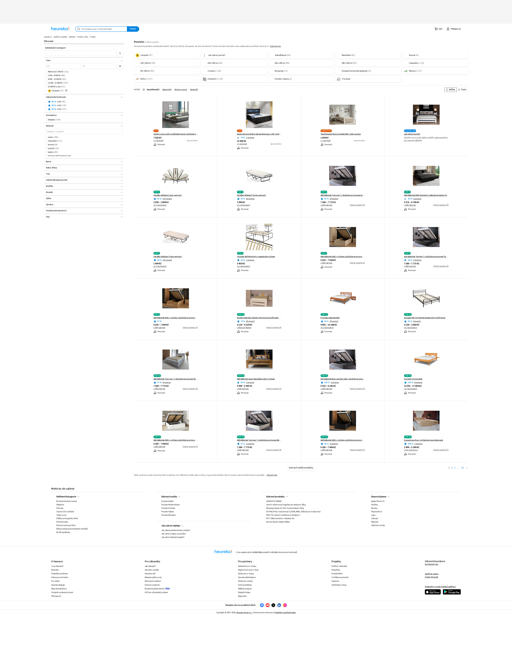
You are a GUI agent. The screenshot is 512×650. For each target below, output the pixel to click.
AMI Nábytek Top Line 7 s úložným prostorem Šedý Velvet (175, 379)
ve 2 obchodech (160, 205)
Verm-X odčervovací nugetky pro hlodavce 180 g (286, 504)
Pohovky (59, 508)
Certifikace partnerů (339, 577)
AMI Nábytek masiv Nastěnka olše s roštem (256, 379)
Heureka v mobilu (152, 570)
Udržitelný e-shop (338, 585)
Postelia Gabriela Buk (330, 318)
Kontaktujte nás (431, 564)
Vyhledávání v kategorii (55, 48)
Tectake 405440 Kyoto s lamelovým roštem (256, 256)
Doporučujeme (378, 496)
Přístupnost (56, 596)
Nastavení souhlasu (153, 581)
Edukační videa (244, 592)
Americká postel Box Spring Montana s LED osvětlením (259, 134)
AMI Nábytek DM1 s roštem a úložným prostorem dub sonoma (343, 256)
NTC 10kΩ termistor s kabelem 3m (280, 518)
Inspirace (335, 581)
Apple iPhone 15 (378, 501)
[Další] (467, 468)
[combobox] (101, 29)
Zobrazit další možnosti (57, 156)
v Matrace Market (244, 327)
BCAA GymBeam (63, 532)
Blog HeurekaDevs (59, 588)
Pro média (55, 581)
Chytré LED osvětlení (65, 511)
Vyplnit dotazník (431, 577)
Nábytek (72, 37)
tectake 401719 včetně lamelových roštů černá (424, 318)
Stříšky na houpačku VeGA (67, 518)
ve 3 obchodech (410, 327)
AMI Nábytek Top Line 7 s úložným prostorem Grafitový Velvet (343, 195)
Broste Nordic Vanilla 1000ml (278, 522)
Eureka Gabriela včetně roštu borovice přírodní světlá (259, 318)
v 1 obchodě (158, 140)
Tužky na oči (61, 515)
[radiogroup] (84, 105)
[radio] (46, 102)
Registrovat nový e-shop (248, 570)
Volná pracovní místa (59, 577)
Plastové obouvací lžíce (66, 525)
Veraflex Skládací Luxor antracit (167, 195)
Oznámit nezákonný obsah (62, 592)
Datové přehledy (245, 585)
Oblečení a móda (378, 525)
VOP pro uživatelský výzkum (156, 592)
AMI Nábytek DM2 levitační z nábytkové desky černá (426, 195)
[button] (80, 53)
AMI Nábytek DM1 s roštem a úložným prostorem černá (343, 440)
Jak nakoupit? (150, 566)
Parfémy (374, 504)
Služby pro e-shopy (246, 573)
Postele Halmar (167, 511)
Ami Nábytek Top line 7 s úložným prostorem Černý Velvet (426, 256)
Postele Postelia (168, 508)
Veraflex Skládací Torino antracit (251, 195)
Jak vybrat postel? (412, 134)
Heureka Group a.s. (244, 612)
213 (462, 467)
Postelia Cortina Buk (413, 379)
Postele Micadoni (168, 515)
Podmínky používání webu (285, 612)
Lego (373, 515)
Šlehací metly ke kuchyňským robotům (72, 529)
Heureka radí (150, 573)
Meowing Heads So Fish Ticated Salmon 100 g (285, 508)
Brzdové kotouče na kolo (66, 501)
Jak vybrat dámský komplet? (173, 537)
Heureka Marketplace (247, 577)
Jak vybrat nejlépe (170, 525)
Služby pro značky (245, 581)
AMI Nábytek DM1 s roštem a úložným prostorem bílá (175, 440)
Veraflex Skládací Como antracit (167, 256)
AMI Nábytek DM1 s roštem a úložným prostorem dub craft (175, 318)
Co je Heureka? (57, 566)
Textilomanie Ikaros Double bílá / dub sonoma (341, 134)
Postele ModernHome (170, 504)
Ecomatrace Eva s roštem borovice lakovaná (423, 440)
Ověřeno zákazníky (339, 566)
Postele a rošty (82, 37)
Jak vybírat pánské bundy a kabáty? (175, 530)
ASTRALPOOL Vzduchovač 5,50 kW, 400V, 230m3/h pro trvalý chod (293, 511)
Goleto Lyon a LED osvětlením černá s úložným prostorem (175, 134)
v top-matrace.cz (411, 450)
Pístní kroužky (62, 522)
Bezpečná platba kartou (155, 588)
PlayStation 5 (376, 511)
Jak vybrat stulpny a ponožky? (173, 534)
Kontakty (55, 570)
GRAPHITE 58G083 (273, 501)
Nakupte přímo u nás (153, 577)
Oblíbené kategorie (66, 496)
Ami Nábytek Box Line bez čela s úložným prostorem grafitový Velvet (343, 379)
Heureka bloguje (58, 585)
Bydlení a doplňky (60, 37)
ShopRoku (335, 570)
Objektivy (60, 504)
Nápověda (242, 596)
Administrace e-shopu (247, 566)
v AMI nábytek (326, 205)
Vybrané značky (169, 496)
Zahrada (374, 518)
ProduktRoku (337, 573)
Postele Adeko (167, 501)
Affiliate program (245, 588)
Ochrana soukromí (152, 585)
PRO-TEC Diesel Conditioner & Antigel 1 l (283, 515)
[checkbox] (46, 72)
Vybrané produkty (275, 496)
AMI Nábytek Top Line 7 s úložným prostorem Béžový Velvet (259, 440)
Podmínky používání (59, 573)
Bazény (374, 508)
